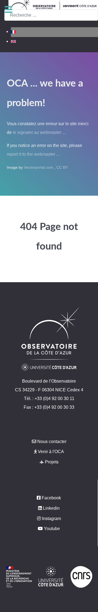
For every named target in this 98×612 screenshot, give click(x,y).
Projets (52, 462)
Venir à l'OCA (51, 451)
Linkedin (51, 508)
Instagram (51, 518)
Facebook (51, 498)
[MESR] (19, 576)
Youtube (52, 528)
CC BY (62, 167)
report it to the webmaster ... (33, 154)
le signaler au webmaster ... (39, 132)
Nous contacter (51, 441)
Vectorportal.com (39, 167)
